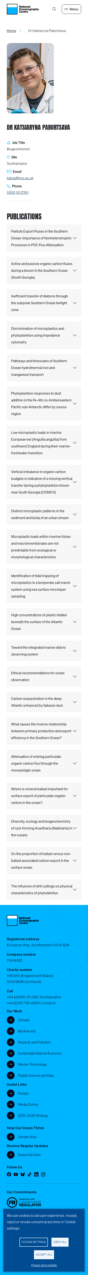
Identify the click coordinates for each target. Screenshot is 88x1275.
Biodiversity (27, 1031)
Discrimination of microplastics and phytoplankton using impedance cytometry (37, 335)
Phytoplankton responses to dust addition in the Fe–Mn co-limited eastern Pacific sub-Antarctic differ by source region (41, 403)
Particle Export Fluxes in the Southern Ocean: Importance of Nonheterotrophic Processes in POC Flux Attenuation (41, 238)
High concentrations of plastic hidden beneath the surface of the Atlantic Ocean (39, 622)
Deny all (60, 1242)
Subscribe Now (29, 1154)
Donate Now (27, 1137)
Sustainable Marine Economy (40, 1053)
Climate (23, 1020)
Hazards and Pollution (34, 1042)
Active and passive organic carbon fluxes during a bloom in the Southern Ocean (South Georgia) (41, 270)
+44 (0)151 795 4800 (23, 1003)
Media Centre (28, 1104)
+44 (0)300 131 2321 (23, 997)
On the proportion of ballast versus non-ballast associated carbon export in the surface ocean (41, 860)
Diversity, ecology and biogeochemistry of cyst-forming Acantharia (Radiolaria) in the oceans (41, 828)
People (23, 1093)
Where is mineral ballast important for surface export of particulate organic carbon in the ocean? (39, 796)
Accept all (44, 1254)
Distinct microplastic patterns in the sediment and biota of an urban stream (40, 514)
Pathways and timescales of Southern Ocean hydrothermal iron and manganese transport (39, 368)
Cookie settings (33, 1242)
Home (11, 30)
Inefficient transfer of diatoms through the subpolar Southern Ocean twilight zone (39, 303)
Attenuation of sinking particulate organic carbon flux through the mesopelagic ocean (36, 763)
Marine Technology (32, 1064)
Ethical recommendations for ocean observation (38, 676)
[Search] (54, 9)
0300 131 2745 (17, 192)
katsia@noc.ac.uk (20, 178)
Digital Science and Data (36, 1075)
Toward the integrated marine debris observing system (38, 651)
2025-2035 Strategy (33, 1115)
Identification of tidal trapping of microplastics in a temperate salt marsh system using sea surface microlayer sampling (40, 586)
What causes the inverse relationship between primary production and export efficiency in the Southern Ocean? (41, 731)
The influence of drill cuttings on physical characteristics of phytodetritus (41, 889)
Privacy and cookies (44, 1265)
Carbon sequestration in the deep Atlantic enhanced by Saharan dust (37, 702)
